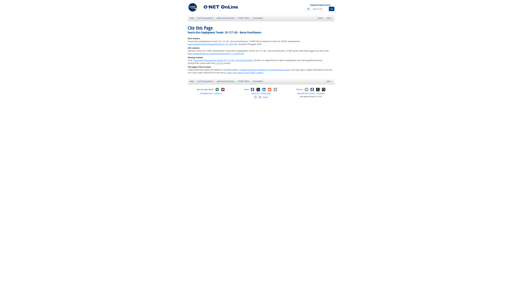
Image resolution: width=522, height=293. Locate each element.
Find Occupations (205, 18)
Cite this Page (265, 93)
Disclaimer (320, 93)
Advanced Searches (225, 18)
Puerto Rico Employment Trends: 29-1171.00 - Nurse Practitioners (223, 60)
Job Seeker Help (206, 93)
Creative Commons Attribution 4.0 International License (265, 70)
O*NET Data (243, 18)
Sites (329, 18)
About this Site (302, 93)
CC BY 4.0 (219, 63)
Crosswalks (257, 18)
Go (331, 9)
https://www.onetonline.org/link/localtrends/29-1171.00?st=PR (216, 53)
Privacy (312, 93)
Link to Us (255, 93)
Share (320, 18)
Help (192, 18)
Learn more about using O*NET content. (245, 72)
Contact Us (218, 93)
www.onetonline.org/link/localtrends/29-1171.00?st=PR (212, 44)
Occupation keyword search (320, 5)
